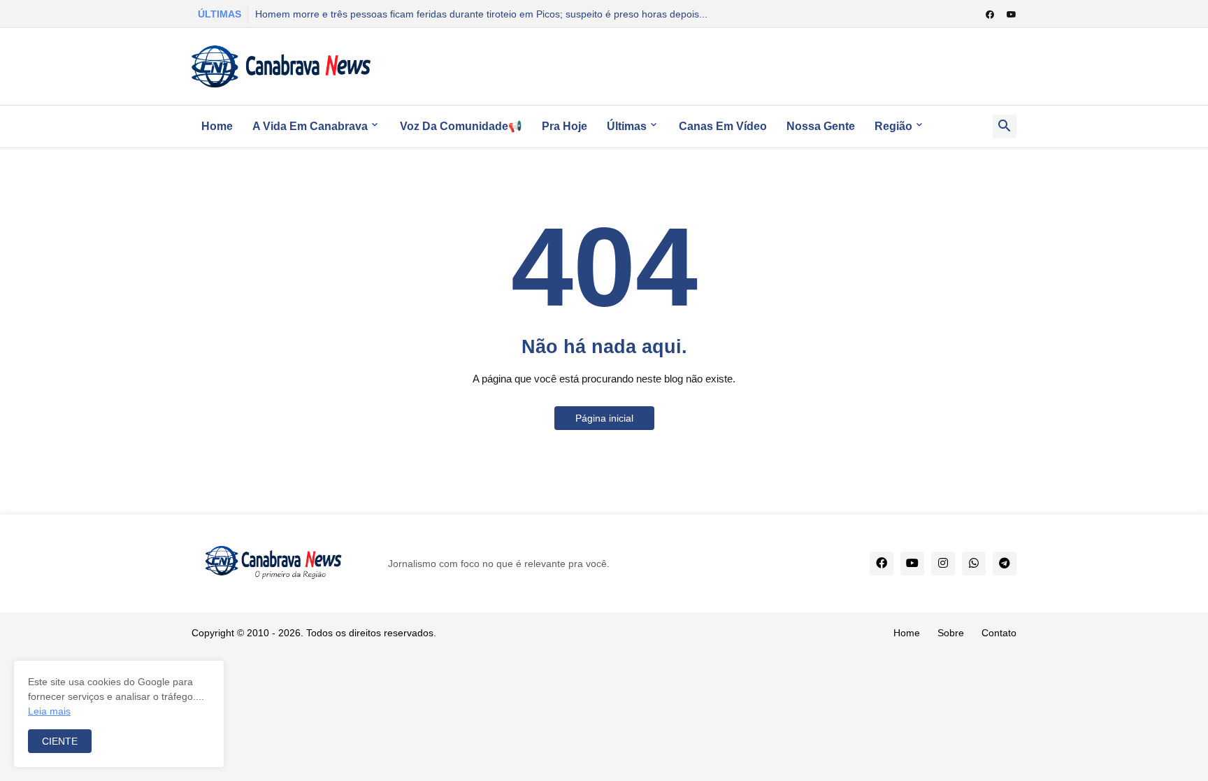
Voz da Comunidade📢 (461, 126)
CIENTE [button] (60, 741)
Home (217, 126)
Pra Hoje (564, 126)
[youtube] (1011, 14)
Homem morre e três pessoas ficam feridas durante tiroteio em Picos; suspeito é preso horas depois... (481, 14)
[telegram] (1004, 563)
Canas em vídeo (723, 126)
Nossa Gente (820, 126)
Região (893, 126)
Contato (999, 632)
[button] (1004, 126)
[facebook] (990, 14)
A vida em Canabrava (310, 126)
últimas (627, 126)
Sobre (950, 632)
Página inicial (604, 418)
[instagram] (943, 563)
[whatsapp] (974, 563)
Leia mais (49, 711)
